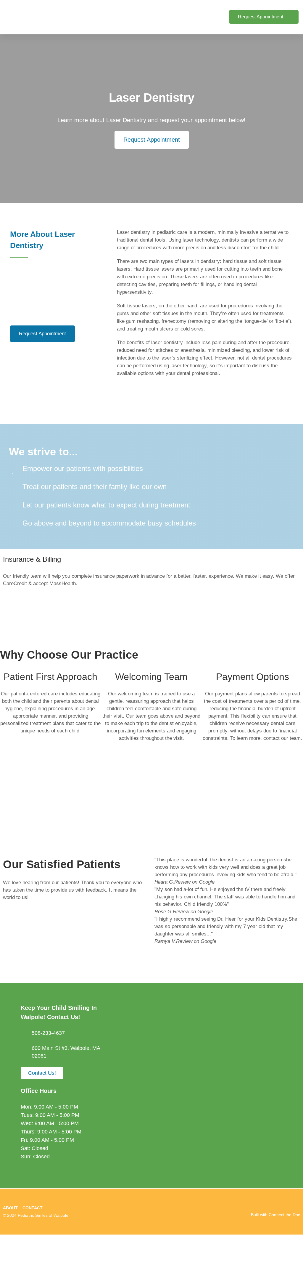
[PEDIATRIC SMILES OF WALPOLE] (151, 1257)
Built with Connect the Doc (275, 1214)
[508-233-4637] (24, 1033)
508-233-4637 (48, 1033)
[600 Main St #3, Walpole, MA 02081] (24, 1047)
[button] (191, 17)
